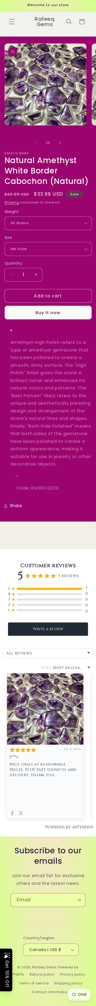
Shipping (12, 202)
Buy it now (48, 313)
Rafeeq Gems (44, 967)
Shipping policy (68, 983)
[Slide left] (36, 143)
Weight (12, 211)
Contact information (51, 992)
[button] (11, 21)
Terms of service (34, 983)
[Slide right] (60, 143)
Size (8, 237)
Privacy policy (73, 974)
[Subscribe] (78, 900)
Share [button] (16, 505)
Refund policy (42, 974)
